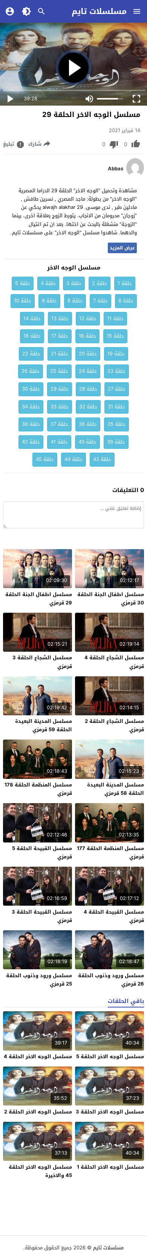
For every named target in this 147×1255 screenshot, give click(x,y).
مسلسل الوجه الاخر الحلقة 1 (110, 1167)
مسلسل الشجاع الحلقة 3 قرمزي (42, 662)
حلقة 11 (115, 318)
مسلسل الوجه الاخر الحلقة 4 (38, 1056)
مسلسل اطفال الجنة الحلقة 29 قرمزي (38, 598)
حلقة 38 (31, 424)
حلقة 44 (73, 459)
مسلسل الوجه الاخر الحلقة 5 (110, 1056)
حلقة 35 (116, 424)
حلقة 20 (88, 353)
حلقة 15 (115, 336)
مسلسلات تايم (99, 11)
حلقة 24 (88, 371)
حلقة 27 (117, 389)
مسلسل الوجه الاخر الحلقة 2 (38, 1111)
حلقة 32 (88, 406)
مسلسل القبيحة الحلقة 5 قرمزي (42, 852)
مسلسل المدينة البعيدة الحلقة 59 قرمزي (43, 725)
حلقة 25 (59, 371)
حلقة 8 (75, 300)
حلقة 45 (45, 459)
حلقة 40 (87, 442)
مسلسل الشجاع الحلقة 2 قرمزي (114, 725)
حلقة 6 (125, 300)
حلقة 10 (22, 300)
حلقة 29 (60, 389)
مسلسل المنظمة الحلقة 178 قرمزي (38, 789)
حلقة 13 (60, 318)
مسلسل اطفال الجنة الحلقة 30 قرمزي (110, 598)
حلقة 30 (31, 389)
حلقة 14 (32, 318)
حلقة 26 (30, 371)
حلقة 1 (125, 283)
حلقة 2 (99, 283)
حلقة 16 (87, 336)
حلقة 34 (31, 406)
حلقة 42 (31, 442)
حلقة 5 (22, 283)
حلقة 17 (59, 336)
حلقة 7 (100, 300)
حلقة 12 (87, 318)
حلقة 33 (60, 406)
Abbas (115, 169)
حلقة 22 (31, 353)
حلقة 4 (48, 283)
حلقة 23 (116, 371)
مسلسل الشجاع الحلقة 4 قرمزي (114, 662)
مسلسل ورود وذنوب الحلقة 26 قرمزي (111, 980)
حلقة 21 (59, 353)
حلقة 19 (116, 353)
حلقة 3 (73, 283)
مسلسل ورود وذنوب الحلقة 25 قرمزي (39, 980)
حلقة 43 (102, 459)
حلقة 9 (49, 300)
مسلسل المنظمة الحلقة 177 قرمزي (110, 852)
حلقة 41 (59, 442)
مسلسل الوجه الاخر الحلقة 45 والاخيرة (40, 1171)
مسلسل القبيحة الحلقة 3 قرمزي (42, 916)
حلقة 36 (88, 424)
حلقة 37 (59, 424)
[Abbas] (135, 175)
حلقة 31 (116, 406)
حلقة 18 (32, 336)
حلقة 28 (88, 389)
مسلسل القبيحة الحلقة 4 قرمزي (114, 916)
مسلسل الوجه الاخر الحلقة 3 (110, 1111)
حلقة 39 (116, 442)
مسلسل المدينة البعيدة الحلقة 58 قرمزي (115, 789)
